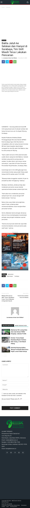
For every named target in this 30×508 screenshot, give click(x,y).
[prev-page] (3, 356)
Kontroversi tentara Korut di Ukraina (23, 296)
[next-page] (5, 356)
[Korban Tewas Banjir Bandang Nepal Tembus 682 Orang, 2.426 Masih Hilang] (6, 340)
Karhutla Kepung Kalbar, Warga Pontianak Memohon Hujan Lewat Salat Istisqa (19, 349)
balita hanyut (10, 276)
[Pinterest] (11, 61)
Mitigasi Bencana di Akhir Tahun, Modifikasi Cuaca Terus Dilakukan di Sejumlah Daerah (8, 298)
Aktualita (8, 7)
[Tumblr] (19, 452)
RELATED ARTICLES (8, 325)
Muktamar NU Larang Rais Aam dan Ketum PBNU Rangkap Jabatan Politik (19, 332)
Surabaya (17, 276)
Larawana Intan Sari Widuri (10, 58)
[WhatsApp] (14, 61)
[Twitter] (7, 61)
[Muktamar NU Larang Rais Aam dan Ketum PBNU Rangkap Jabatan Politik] (6, 332)
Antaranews (10, 274)
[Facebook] (3, 61)
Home (3, 7)
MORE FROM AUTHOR (21, 325)
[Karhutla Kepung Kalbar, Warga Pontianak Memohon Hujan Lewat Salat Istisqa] (6, 349)
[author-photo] (15, 315)
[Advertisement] (15, 24)
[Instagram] (11, 452)
